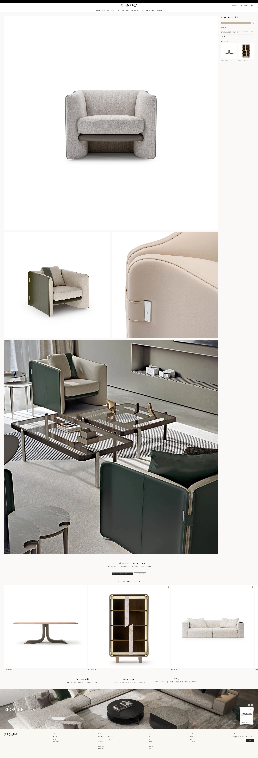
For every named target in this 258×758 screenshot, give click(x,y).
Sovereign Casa (101, 748)
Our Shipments (56, 739)
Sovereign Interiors (10, 754)
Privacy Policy (56, 741)
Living (150, 736)
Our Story (100, 743)
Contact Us (55, 738)
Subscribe (250, 740)
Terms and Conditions (57, 743)
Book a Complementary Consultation (122, 573)
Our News (100, 744)
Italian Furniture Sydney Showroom (105, 738)
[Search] (5, 5)
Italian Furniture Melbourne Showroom (106, 739)
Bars (123, 10)
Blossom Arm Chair (10, 14)
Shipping (223, 36)
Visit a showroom (140, 573)
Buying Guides (101, 746)
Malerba (191, 736)
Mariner (191, 744)
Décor (150, 748)
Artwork (151, 749)
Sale (143, 10)
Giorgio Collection (193, 741)
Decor (138, 10)
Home (5, 14)
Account (55, 736)
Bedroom (151, 739)
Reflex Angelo (193, 739)
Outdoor (133, 10)
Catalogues (159, 10)
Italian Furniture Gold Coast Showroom (106, 736)
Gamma (191, 738)
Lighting (128, 10)
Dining (150, 738)
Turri (191, 743)
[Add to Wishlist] (253, 23)
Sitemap (55, 744)
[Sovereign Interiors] (129, 5)
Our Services (100, 741)
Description (223, 27)
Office (150, 741)
